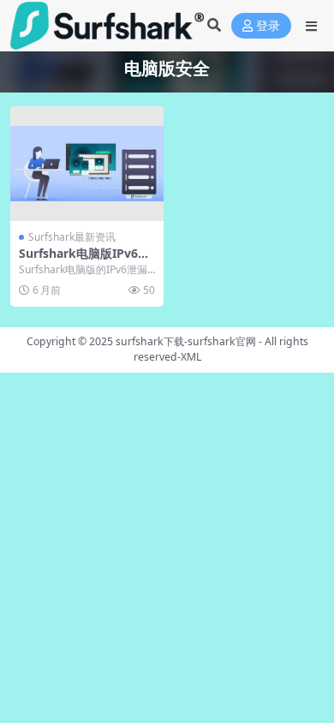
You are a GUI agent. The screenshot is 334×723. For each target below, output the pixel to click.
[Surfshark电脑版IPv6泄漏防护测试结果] (87, 163)
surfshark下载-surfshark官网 (186, 341)
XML (191, 357)
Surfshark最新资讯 (72, 237)
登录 (268, 26)
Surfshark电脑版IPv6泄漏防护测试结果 (84, 260)
